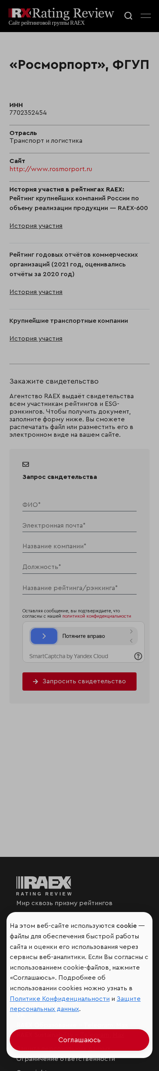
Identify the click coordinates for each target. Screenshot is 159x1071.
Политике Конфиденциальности (60, 999)
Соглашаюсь (79, 1040)
